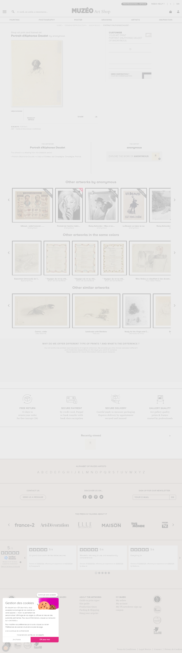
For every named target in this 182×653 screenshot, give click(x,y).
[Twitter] (102, 498)
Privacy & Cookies (173, 649)
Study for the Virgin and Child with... (137, 332)
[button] (5, 648)
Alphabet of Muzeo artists (91, 466)
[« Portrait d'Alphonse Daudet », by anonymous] (90, 444)
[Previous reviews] (25, 558)
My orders (121, 600)
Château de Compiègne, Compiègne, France (62, 157)
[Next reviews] (180, 558)
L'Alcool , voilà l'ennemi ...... (32, 227)
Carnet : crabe (41, 332)
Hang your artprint (88, 613)
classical (42, 153)
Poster (78, 20)
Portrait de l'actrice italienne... (69, 227)
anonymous (94, 25)
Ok (172, 497)
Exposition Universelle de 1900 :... (26, 280)
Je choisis (17, 639)
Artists (135, 20)
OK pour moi (45, 639)
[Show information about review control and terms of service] (20, 562)
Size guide (84, 603)
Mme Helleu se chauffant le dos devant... (153, 280)
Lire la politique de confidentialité (17, 631)
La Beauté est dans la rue (134, 227)
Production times (88, 607)
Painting (14, 20)
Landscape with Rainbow (96, 332)
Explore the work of (129, 156)
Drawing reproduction (75, 25)
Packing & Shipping (89, 610)
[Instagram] (91, 498)
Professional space (134, 4)
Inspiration (165, 20)
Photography (47, 20)
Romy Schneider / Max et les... (102, 227)
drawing (28, 153)
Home (59, 25)
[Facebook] (85, 498)
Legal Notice (145, 649)
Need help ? (158, 4)
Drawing (107, 20)
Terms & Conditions (126, 649)
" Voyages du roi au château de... (57, 280)
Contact (158, 649)
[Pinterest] (96, 498)
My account (122, 603)
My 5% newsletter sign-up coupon (129, 608)
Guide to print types (89, 600)
